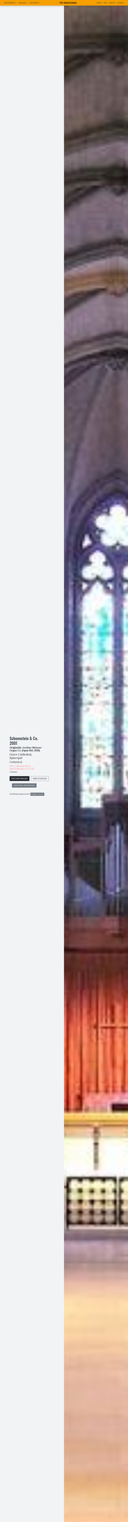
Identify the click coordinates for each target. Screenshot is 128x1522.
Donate (120, 3)
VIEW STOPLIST (40, 778)
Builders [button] (23, 3)
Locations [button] (34, 3)
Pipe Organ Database (68, 2)
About (99, 3)
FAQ (105, 3)
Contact (112, 3)
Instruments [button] (10, 3)
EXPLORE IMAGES (19, 778)
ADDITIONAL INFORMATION (24, 785)
